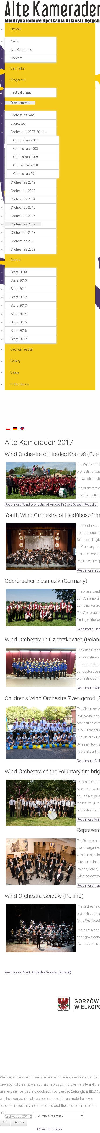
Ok (5, 1122)
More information (50, 1129)
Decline (19, 1122)
